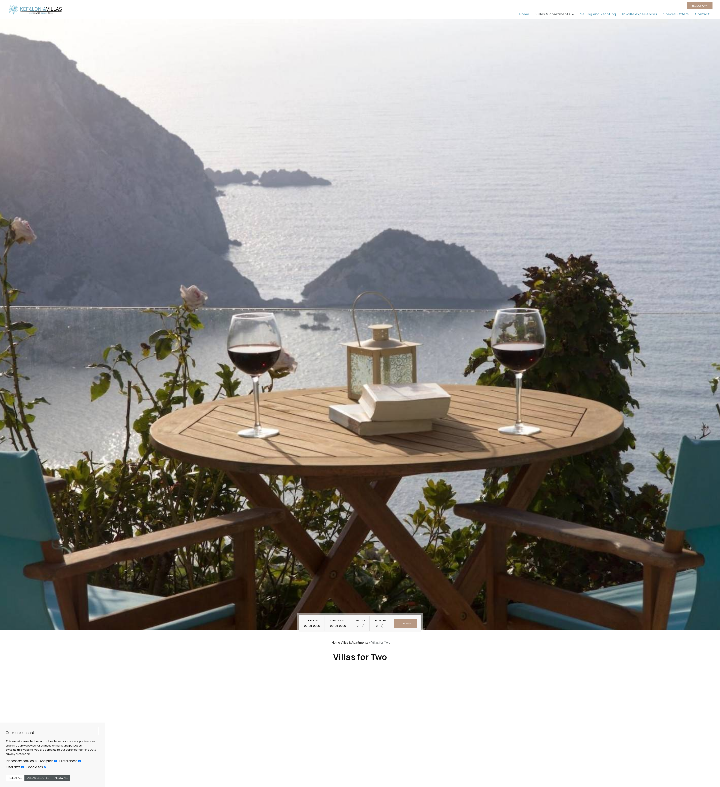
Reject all (15, 778)
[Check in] (312, 625)
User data (14, 767)
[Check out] (338, 625)
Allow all (61, 778)
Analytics (47, 761)
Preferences (68, 761)
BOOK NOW (699, 5)
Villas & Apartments (553, 14)
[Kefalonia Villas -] (36, 9)
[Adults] (360, 625)
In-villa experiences (639, 14)
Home (524, 14)
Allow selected (38, 778)
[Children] (379, 625)
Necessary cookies (20, 761)
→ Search (405, 623)
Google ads (35, 767)
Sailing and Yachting (598, 14)
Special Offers (676, 14)
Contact (702, 14)
